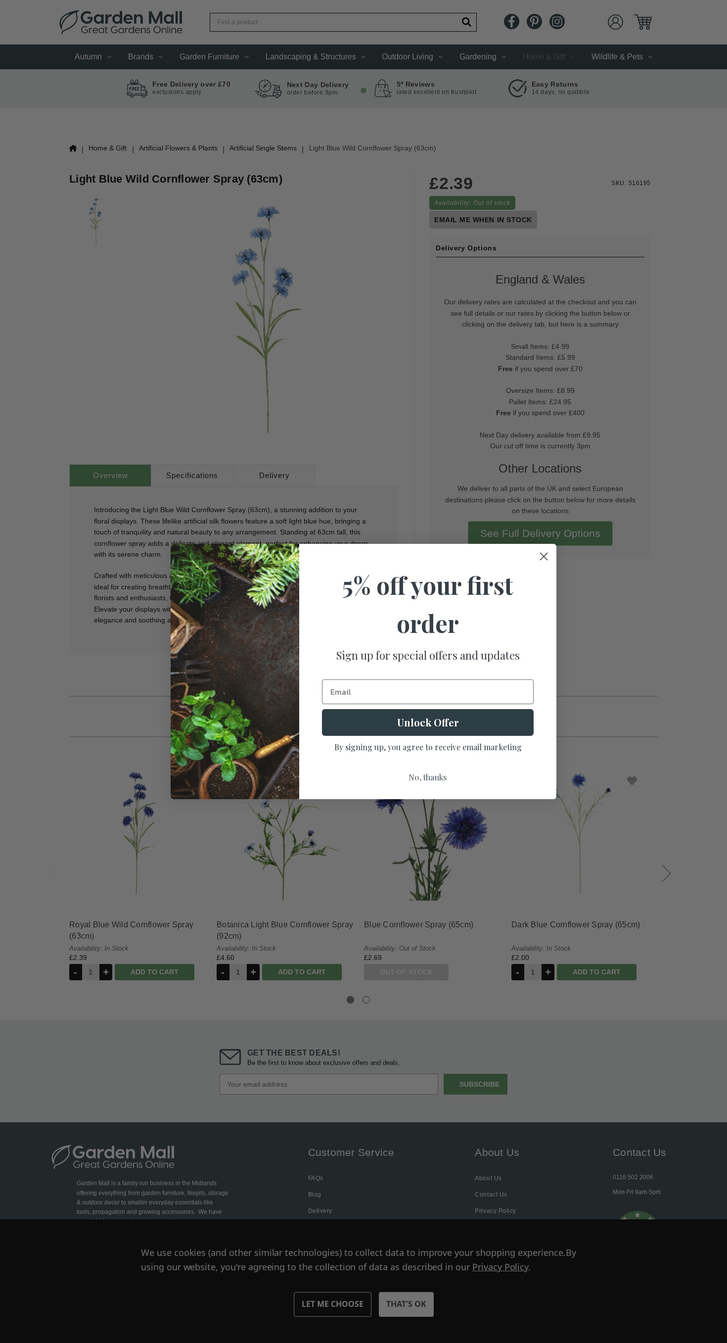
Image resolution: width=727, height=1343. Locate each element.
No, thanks (428, 777)
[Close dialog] (543, 556)
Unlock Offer (428, 722)
